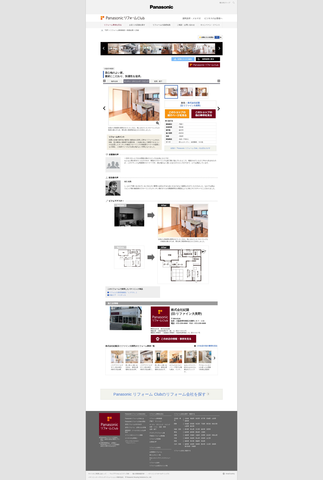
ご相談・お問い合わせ (186, 25)
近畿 (175, 435)
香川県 (192, 441)
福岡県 (187, 444)
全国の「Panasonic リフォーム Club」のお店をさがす (190, 148)
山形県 (214, 418)
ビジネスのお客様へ (213, 18)
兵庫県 (203, 435)
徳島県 (187, 441)
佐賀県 (192, 444)
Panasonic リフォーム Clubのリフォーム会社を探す (159, 394)
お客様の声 (153, 442)
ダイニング (159, 424)
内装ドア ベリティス (117, 295)
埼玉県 (198, 423)
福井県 (203, 429)
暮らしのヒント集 (155, 455)
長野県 (208, 429)
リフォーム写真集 (155, 439)
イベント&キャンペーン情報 (134, 435)
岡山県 (198, 438)
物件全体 (114, 81)
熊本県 (203, 444)
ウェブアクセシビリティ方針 (119, 474)
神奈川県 (214, 423)
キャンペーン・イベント (210, 25)
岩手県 (203, 418)
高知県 (203, 441)
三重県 (203, 432)
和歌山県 (214, 435)
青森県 (192, 418)
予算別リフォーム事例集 (157, 436)
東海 (175, 432)
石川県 (198, 429)
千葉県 (203, 423)
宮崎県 (214, 444)
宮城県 (208, 418)
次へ (219, 48)
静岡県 (192, 432)
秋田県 (198, 418)
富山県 (192, 429)
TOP (106, 30)
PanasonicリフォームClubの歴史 (135, 421)
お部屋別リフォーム (156, 452)
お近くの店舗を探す (137, 25)
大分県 (208, 444)
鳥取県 (187, 438)
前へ (104, 48)
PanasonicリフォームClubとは (134, 418)
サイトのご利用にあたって (97, 474)
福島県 (187, 421)
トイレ (156, 427)
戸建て (152, 421)
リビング (167, 424)
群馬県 (192, 423)
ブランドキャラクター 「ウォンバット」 (132, 442)
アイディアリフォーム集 (157, 433)
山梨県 (187, 426)
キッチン (152, 424)
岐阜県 (187, 432)
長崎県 (198, 444)
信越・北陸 (177, 429)
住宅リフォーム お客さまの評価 (135, 427)
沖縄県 (194, 446)
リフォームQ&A (154, 462)
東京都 (208, 423)
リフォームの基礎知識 (161, 25)
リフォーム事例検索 (117, 30)
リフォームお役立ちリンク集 (159, 465)
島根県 (192, 438)
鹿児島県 (187, 446)
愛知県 (198, 432)
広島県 (203, 438)
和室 (164, 427)
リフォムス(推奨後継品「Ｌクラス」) (123, 292)
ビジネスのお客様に (131, 438)
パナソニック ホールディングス (158, 474)
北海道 (187, 418)
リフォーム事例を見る (113, 25)
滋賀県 (187, 435)
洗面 (160, 427)
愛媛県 (198, 441)
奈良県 (208, 435)
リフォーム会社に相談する (182, 450)
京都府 (192, 435)
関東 (175, 423)
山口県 (208, 438)
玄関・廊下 (158, 81)
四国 (175, 441)
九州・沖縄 (177, 444)
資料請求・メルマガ (191, 18)
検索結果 (130, 30)
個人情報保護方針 (138, 474)
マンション (158, 421)
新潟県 (187, 429)
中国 (175, 438)
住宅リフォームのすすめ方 (133, 424)
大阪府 (198, 435)
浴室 (151, 427)
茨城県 (187, 423)
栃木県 (192, 426)
